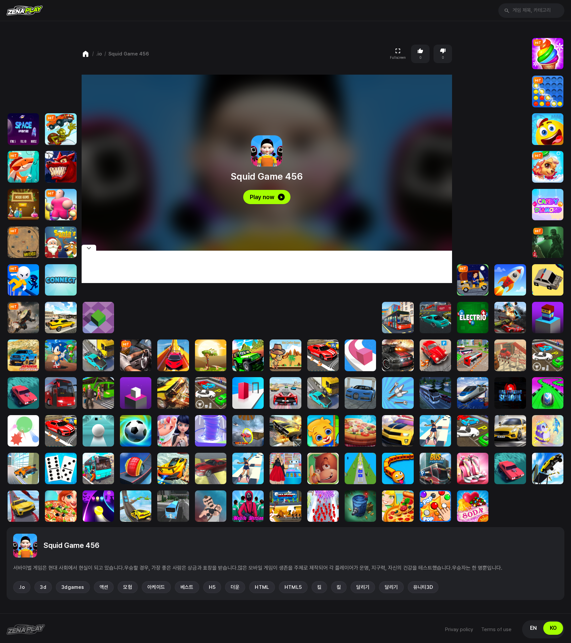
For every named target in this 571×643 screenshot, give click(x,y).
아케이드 (156, 587)
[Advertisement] (266, 267)
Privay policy (459, 629)
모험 (127, 587)
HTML (262, 587)
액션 (103, 587)
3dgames (72, 587)
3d (43, 587)
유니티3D (423, 587)
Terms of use (496, 629)
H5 (212, 587)
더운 (235, 587)
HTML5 (293, 587)
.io (99, 54)
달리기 (362, 587)
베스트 (187, 587)
